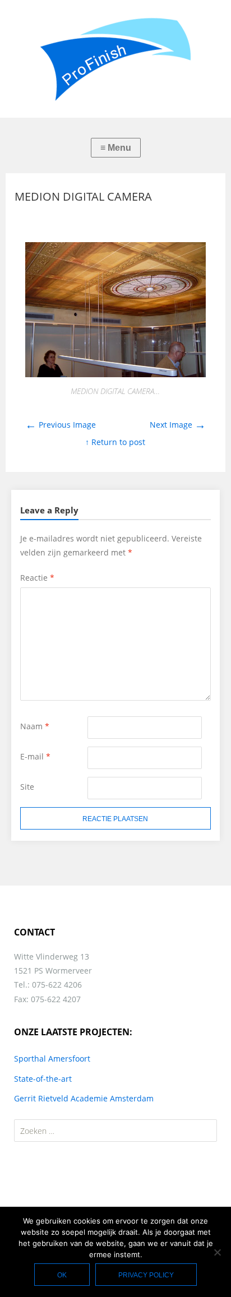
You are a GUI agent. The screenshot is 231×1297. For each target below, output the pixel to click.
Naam (34, 726)
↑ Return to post (115, 442)
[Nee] (217, 1252)
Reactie (37, 577)
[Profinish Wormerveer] (115, 59)
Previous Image (60, 424)
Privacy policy (146, 1275)
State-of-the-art (43, 1078)
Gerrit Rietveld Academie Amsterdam (84, 1098)
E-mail (35, 756)
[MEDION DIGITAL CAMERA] (115, 374)
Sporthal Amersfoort (52, 1058)
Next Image (178, 424)
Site (27, 786)
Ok (62, 1275)
